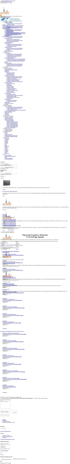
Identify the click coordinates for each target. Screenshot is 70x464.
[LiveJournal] (12, 232)
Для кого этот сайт (6, 435)
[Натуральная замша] (11, 174)
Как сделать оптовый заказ (8, 436)
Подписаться (3, 446)
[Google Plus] (13, 232)
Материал (2, 174)
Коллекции (3, 161)
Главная (4, 214)
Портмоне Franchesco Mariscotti (13, 255)
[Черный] (6, 171)
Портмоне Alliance (9, 277)
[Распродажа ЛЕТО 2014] (11, 167)
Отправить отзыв (5, 415)
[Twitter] (8, 232)
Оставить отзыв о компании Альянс (41, 398)
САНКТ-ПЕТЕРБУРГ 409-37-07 (8, 0)
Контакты (4, 437)
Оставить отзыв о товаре (17, 398)
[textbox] (5, 3)
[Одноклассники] (10, 232)
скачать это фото (11, 229)
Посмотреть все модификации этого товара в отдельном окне (11, 331)
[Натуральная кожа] (11, 173)
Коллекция (2, 168)
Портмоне (4, 215)
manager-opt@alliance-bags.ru (6, 1)
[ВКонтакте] (7, 232)
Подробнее (5, 260)
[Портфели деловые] (11, 164)
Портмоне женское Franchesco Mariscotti (14, 334)
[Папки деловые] (11, 165)
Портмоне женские (6, 216)
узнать (17, 242)
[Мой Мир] (11, 232)
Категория (2, 165)
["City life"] (11, 168)
